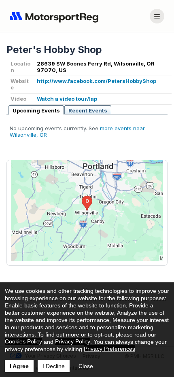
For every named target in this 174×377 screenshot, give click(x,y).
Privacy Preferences (109, 348)
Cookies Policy (23, 341)
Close (86, 366)
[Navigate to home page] (56, 16)
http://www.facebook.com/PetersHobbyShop (96, 81)
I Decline (53, 366)
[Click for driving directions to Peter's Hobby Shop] (87, 210)
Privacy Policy (72, 341)
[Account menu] (157, 16)
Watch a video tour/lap (67, 98)
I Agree (19, 366)
